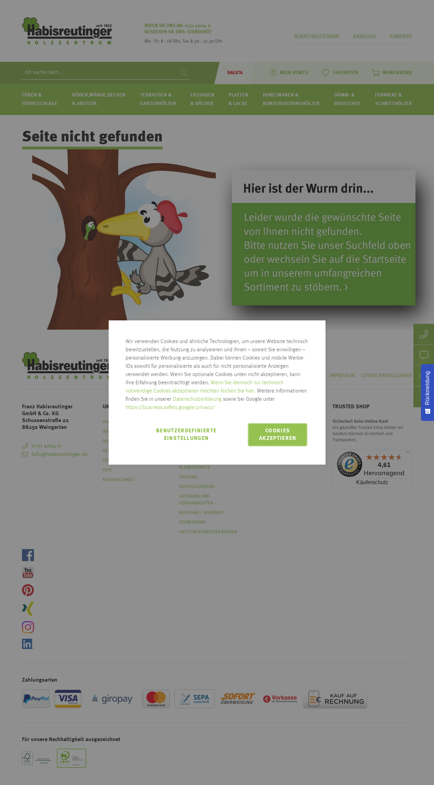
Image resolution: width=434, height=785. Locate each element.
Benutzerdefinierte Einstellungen (186, 434)
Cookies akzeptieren (277, 434)
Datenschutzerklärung (197, 399)
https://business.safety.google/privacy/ (170, 407)
